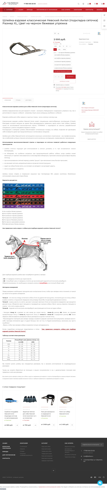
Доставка (63, 87)
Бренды (5, 451)
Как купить (69, 443)
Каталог (45, 443)
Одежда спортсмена (47, 460)
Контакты (6, 458)
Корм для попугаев (47, 458)
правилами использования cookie (50, 487)
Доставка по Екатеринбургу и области (69, 450)
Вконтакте (53, 470)
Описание (8, 100)
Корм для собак (46, 446)
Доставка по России (70, 454)
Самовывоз (59, 88)
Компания (24, 443)
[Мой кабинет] (83, 4)
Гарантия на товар (70, 457)
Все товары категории (88, 107)
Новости (22, 449)
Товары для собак (47, 451)
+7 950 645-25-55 (30, 4)
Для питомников (9, 455)
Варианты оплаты (70, 446)
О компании (23, 446)
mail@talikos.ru (88, 456)
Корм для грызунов (47, 456)
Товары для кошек (47, 453)
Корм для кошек (46, 449)
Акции (5, 443)
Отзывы (18, 100)
